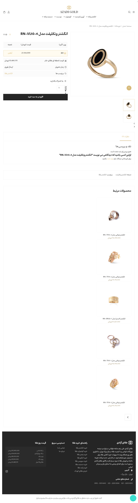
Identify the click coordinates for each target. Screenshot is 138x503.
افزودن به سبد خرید (35, 97)
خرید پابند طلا (82, 468)
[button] (130, 87)
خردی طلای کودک (80, 471)
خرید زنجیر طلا (82, 455)
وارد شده (110, 159)
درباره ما (62, 451)
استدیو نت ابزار (41, 498)
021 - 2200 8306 (113, 483)
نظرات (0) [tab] (125, 137)
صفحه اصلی (127, 26)
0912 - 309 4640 (100, 483)
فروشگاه (118, 26)
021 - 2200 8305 (127, 483)
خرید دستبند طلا (81, 464)
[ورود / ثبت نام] (9, 12)
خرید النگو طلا (82, 458)
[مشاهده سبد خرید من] (4, 12)
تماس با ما (61, 448)
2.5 (62, 53)
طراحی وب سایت (60, 498)
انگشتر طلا (9, 73)
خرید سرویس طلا (81, 461)
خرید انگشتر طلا (81, 448)
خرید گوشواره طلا (81, 451)
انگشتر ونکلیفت (121, 175)
